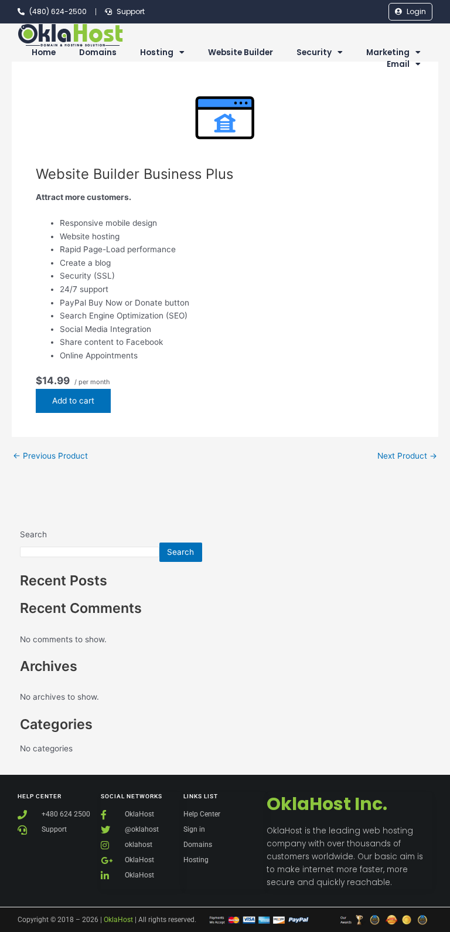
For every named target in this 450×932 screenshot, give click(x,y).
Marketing (388, 52)
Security (314, 52)
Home (44, 52)
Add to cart (73, 400)
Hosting (156, 52)
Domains (98, 52)
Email (398, 64)
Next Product (407, 456)
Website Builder (240, 52)
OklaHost (118, 920)
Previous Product (50, 456)
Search (33, 534)
